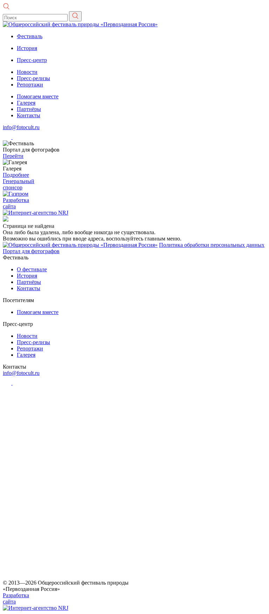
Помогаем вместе (37, 96)
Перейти (13, 156)
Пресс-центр (32, 60)
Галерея (26, 103)
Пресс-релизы (33, 78)
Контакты (28, 115)
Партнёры (29, 109)
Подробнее (16, 175)
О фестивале (32, 269)
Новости (27, 72)
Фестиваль (29, 36)
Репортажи (30, 85)
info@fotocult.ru (21, 127)
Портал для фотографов (31, 251)
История (27, 48)
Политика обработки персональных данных (211, 245)
